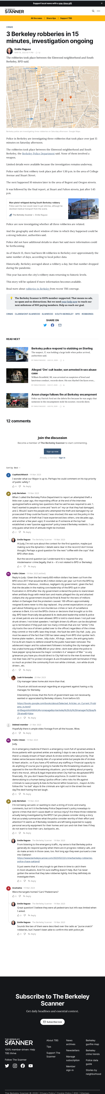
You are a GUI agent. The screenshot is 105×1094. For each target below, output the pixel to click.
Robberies (87, 314)
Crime (9, 27)
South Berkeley (64, 314)
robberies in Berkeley (37, 288)
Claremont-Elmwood (27, 314)
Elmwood (47, 314)
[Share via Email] (60, 325)
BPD (77, 314)
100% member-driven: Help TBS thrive (20, 1051)
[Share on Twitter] (45, 325)
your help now (69, 301)
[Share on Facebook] (52, 325)
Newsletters (72, 1050)
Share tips (51, 18)
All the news (36, 18)
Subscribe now (54, 1021)
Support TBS (66, 18)
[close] (102, 3)
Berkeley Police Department (38, 153)
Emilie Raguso (22, 49)
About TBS (52, 1040)
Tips (48, 1046)
